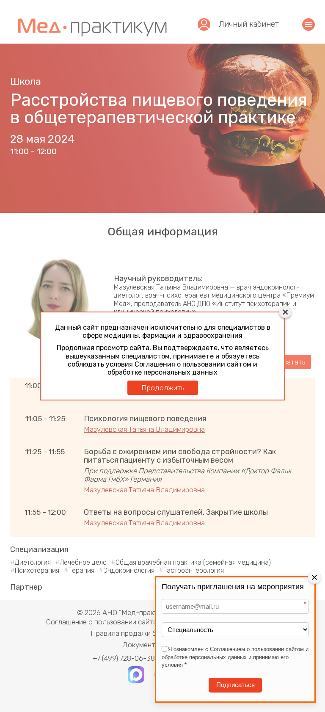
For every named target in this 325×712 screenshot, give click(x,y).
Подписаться (235, 684)
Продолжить (162, 388)
